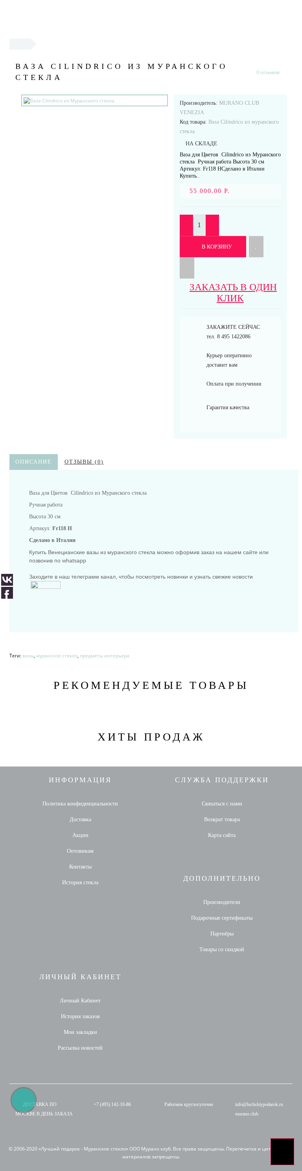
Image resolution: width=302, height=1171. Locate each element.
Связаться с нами (222, 804)
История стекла (80, 882)
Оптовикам (80, 851)
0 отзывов (268, 72)
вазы (28, 655)
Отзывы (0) (84, 462)
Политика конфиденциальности (80, 804)
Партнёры (222, 934)
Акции (80, 835)
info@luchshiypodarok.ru (259, 1104)
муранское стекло (56, 655)
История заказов (80, 1016)
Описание (33, 462)
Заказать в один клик (233, 292)
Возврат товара (222, 819)
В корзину (216, 247)
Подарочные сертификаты (221, 918)
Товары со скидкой (221, 949)
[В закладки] (256, 246)
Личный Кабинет (80, 1001)
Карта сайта (222, 835)
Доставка (80, 819)
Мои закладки (80, 1032)
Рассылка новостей (80, 1048)
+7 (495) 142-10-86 (112, 1104)
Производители (221, 902)
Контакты (80, 867)
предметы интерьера (104, 655)
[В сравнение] (187, 267)
